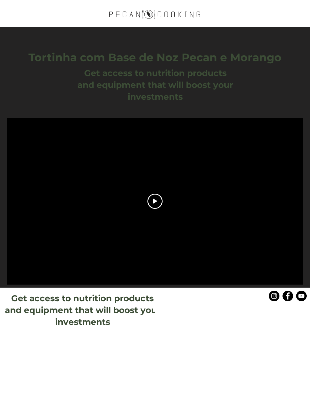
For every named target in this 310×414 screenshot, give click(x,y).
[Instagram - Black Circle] (274, 296)
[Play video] (155, 201)
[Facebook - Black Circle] (287, 296)
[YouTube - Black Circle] (301, 296)
